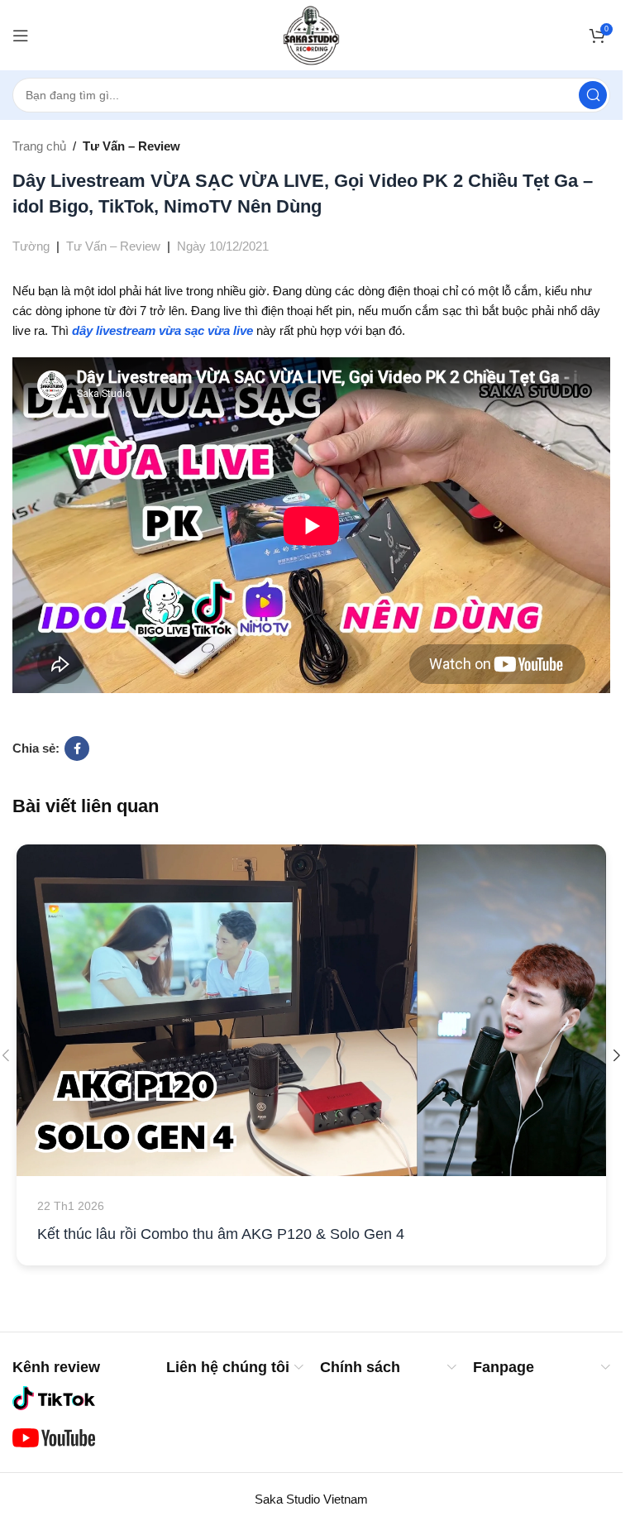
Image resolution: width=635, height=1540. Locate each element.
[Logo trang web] (311, 33)
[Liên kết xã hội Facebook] (76, 748)
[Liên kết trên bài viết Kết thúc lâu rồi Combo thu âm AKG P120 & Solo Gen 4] (311, 1010)
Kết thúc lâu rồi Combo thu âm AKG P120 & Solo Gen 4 (220, 1234)
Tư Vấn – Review (131, 146)
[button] (616, 1055)
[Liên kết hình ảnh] (53, 1397)
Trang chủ (39, 146)
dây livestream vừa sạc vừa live (162, 330)
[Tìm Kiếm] (593, 95)
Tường (31, 246)
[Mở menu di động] (20, 35)
